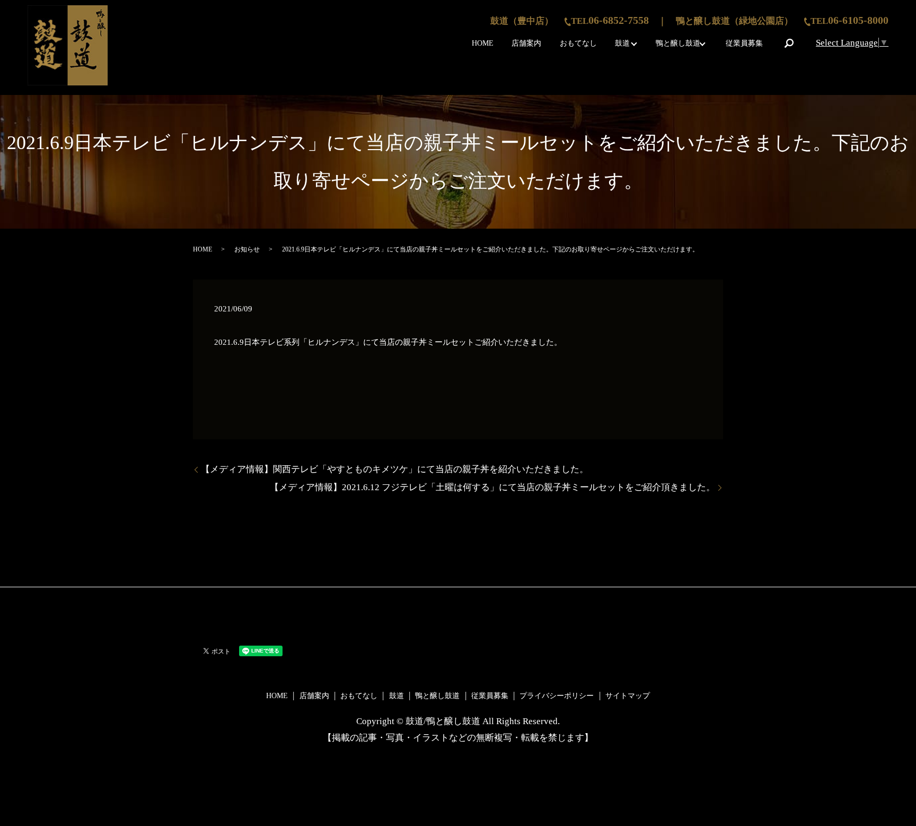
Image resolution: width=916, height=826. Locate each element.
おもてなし (578, 43)
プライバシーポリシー (556, 696)
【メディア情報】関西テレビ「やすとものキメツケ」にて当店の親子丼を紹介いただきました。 (394, 469)
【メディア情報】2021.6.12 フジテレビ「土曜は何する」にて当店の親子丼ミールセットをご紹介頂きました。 (492, 487)
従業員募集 (744, 43)
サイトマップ (627, 696)
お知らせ (247, 249)
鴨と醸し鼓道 (678, 43)
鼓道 (622, 43)
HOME (483, 43)
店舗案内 (526, 43)
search (789, 43)
